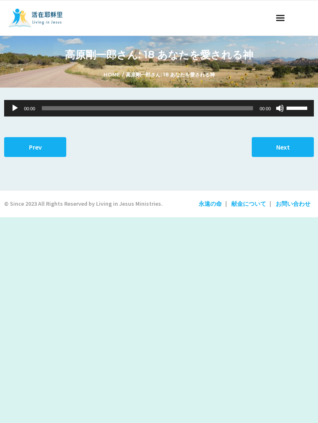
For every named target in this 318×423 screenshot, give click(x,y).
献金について (248, 203)
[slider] (298, 107)
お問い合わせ (293, 203)
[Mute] (280, 108)
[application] (159, 108)
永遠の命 (210, 203)
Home (112, 74)
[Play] (15, 108)
